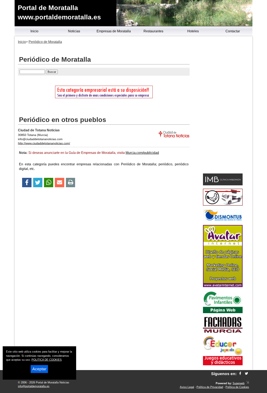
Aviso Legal (187, 387)
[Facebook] (26, 182)
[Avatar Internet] (223, 286)
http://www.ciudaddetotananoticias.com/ (44, 143)
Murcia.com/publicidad (142, 152)
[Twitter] (37, 182)
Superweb (238, 383)
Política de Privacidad (209, 387)
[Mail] (59, 182)
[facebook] (240, 374)
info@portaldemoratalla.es (33, 386)
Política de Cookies (237, 387)
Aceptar (39, 369)
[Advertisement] (222, 105)
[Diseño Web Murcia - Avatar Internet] (247, 383)
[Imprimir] (70, 182)
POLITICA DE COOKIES (46, 359)
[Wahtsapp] (48, 182)
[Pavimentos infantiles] (223, 312)
